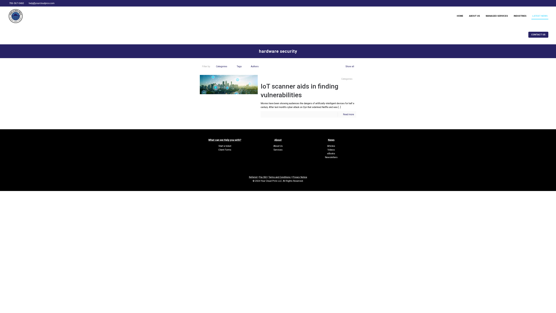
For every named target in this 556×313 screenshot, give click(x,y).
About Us (278, 146)
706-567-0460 (16, 3)
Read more (348, 114)
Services (278, 149)
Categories (221, 66)
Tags (239, 66)
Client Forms (224, 149)
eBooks (331, 153)
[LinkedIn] (545, 3)
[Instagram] (548, 3)
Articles (331, 146)
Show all (349, 66)
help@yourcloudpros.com (41, 3)
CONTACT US (538, 34)
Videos (331, 149)
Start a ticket (224, 146)
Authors (255, 66)
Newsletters (331, 157)
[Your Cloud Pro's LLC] (15, 16)
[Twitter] (541, 3)
